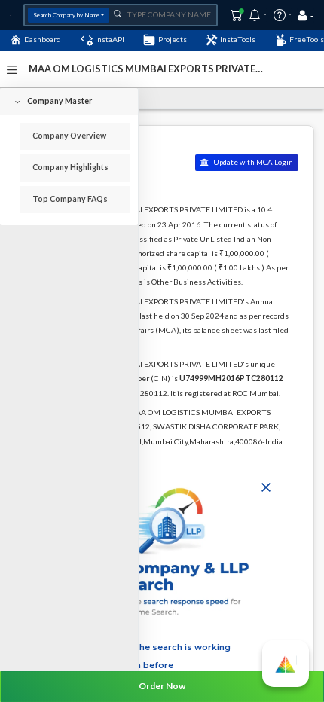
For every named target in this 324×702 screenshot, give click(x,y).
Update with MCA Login (252, 162)
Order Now (162, 685)
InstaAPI (109, 39)
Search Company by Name (66, 15)
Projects (172, 39)
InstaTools (237, 39)
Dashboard (42, 39)
